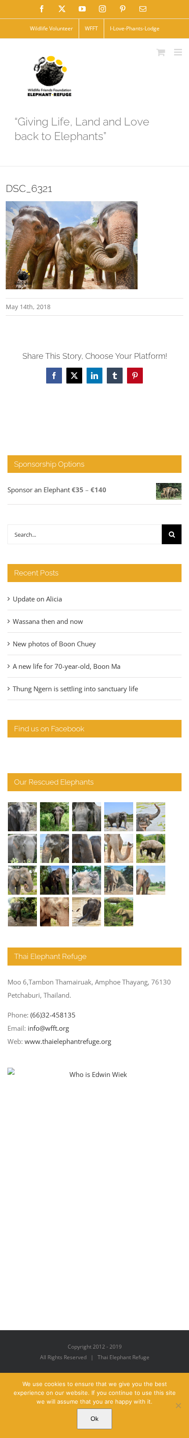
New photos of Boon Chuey (54, 643)
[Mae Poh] (119, 817)
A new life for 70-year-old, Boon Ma (66, 666)
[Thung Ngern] (55, 817)
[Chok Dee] (119, 880)
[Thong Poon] (119, 848)
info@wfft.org (48, 1028)
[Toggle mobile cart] (160, 52)
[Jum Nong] (22, 880)
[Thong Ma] (87, 848)
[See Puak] (55, 912)
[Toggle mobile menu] (178, 52)
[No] (178, 1405)
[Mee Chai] (55, 848)
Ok (94, 1418)
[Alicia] (151, 817)
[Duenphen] (22, 912)
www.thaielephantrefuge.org (68, 1041)
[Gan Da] (22, 848)
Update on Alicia (37, 598)
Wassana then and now (48, 621)
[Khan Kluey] (87, 912)
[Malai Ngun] (55, 880)
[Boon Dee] (151, 848)
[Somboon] (119, 912)
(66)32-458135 (53, 1014)
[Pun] (151, 880)
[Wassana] (87, 880)
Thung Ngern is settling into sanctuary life (75, 688)
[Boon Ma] (87, 817)
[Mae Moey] (22, 817)
